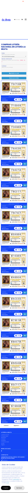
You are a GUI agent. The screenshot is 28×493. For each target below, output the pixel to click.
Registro (3, 444)
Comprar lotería (4, 436)
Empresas (3, 440)
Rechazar (19, 488)
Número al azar (14, 73)
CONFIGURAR (15, 479)
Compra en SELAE (5, 442)
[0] (22, 19)
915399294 (5, 460)
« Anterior (6, 425)
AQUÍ (7, 482)
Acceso (17, 19)
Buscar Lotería (14, 78)
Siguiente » (16, 425)
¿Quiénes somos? (5, 434)
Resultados (3, 437)
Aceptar (5, 488)
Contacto (3, 439)
